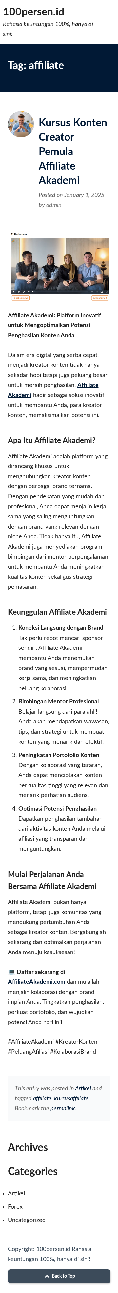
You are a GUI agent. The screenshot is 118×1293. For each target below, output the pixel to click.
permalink (62, 1109)
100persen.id (33, 12)
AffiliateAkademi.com (36, 982)
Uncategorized (27, 1220)
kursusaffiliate (71, 1099)
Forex (15, 1207)
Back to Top (63, 1276)
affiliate (42, 1099)
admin (54, 205)
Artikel (83, 1089)
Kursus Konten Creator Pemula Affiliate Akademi (73, 152)
